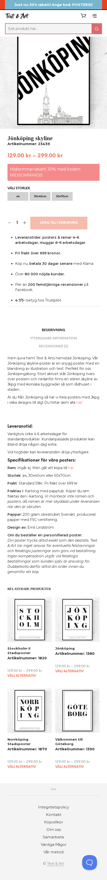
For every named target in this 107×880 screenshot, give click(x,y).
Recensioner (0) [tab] (53, 346)
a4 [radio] (18, 196)
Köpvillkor (53, 822)
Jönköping (65, 648)
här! (79, 402)
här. (71, 468)
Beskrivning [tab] (53, 330)
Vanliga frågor (53, 844)
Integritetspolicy (53, 807)
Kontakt (53, 814)
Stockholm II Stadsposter (19, 650)
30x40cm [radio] (40, 196)
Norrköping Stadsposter (19, 741)
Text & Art (55, 864)
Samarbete (53, 837)
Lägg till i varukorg (59, 222)
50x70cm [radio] (62, 196)
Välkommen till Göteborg (69, 741)
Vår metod (53, 852)
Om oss (54, 829)
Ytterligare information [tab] (53, 338)
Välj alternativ (21, 676)
